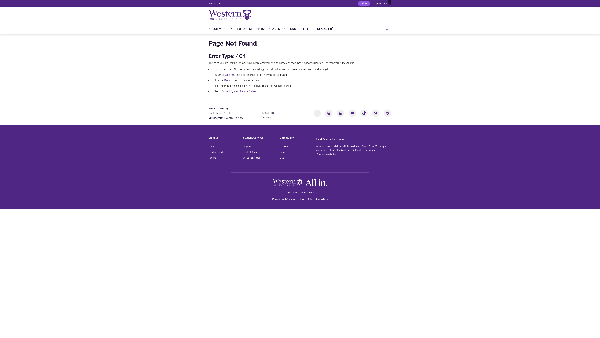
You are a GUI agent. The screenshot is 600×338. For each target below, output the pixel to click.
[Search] (387, 28)
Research (321, 29)
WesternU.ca (215, 3)
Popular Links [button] (380, 3)
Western (230, 75)
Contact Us (266, 117)
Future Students (250, 29)
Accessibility (322, 199)
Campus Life (299, 29)
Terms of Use (306, 199)
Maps (211, 146)
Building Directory (217, 152)
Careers (284, 146)
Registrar (247, 146)
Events (283, 152)
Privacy (276, 199)
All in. (364, 3)
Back (227, 80)
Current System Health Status (238, 91)
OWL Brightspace (251, 157)
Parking (212, 157)
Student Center (250, 152)
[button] (389, 2)
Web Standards (290, 199)
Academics (277, 29)
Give (282, 157)
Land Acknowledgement (330, 139)
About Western (221, 29)
